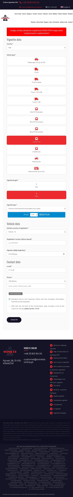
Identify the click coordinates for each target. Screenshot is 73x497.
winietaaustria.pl (45, 475)
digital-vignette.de (41, 453)
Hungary (46, 22)
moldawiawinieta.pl (15, 462)
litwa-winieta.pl (13, 458)
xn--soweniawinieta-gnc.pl (18, 487)
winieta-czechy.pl (36, 474)
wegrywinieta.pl (10, 474)
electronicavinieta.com (37, 455)
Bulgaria (29, 14)
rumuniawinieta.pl (43, 463)
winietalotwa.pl (34, 479)
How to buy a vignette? (61, 362)
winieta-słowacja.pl (61, 474)
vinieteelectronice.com (55, 472)
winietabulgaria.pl (31, 477)
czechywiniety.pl (57, 451)
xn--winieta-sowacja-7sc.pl (54, 487)
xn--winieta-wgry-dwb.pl (36, 489)
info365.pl (49, 457)
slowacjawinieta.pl (14, 467)
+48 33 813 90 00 (30, 2)
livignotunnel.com (48, 458)
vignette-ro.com (39, 470)
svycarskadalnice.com (43, 467)
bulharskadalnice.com (39, 450)
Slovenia (33, 22)
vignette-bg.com (49, 469)
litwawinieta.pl (24, 458)
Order (13, 320)
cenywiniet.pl (64, 450)
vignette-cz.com (61, 469)
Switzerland (39, 22)
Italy (50, 22)
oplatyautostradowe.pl (44, 462)
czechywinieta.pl (44, 451)
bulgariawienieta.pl (11, 450)
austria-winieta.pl (14, 448)
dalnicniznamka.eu (27, 453)
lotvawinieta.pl (60, 458)
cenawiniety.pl (53, 450)
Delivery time (63, 22)
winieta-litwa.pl (49, 474)
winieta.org (34, 475)
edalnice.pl (24, 455)
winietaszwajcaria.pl (30, 482)
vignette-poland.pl (26, 470)
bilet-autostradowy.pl (41, 448)
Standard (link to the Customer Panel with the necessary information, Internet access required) (37, 300)
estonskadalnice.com (28, 457)
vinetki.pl (26, 472)
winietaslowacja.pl (56, 480)
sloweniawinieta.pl (28, 467)
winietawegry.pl (58, 482)
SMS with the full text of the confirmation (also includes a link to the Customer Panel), (37, 307)
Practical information (60, 358)
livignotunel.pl (35, 458)
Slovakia (70, 14)
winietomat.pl (12, 484)
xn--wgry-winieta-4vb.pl (36, 487)
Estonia (40, 14)
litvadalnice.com (59, 457)
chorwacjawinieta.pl (17, 451)
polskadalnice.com (14, 463)
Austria (24, 14)
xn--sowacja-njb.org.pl (57, 486)
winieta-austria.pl (23, 474)
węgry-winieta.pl (42, 486)
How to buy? (18, 14)
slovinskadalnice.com (44, 465)
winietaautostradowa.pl (16, 477)
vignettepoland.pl (15, 472)
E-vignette (57, 409)
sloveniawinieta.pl (13, 465)
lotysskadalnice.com (25, 460)
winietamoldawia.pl (47, 479)
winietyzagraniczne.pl (16, 486)
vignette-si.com (51, 470)
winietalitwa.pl (23, 479)
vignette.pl (62, 470)
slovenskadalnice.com (28, 465)
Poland (60, 14)
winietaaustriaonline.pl (60, 475)
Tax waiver (57, 385)
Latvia (50, 14)
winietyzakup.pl (30, 486)
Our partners (58, 404)
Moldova (55, 14)
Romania (64, 14)
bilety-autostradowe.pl (57, 448)
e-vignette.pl (53, 453)
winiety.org (22, 484)
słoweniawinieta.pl (12, 469)
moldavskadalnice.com (58, 460)
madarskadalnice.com (41, 460)
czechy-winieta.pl (31, 451)
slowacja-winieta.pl (59, 465)
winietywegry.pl (60, 484)
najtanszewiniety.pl (29, 462)
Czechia (35, 14)
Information (55, 22)
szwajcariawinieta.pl (58, 467)
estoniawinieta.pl (13, 457)
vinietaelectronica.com (38, 472)
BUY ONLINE (52, 7)
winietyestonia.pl (47, 484)
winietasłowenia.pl (45, 482)
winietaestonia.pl (10, 479)
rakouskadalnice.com (28, 463)
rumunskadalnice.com (58, 463)
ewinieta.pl (40, 457)
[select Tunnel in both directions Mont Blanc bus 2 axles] (36, 208)
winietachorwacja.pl (45, 477)
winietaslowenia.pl (16, 482)
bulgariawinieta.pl (24, 450)
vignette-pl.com (12, 470)
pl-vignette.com (59, 462)
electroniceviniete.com (54, 455)
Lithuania (45, 14)
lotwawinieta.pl (12, 460)
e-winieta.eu (64, 453)
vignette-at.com (36, 469)
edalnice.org (15, 455)
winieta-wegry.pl (11, 475)
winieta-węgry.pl (23, 475)
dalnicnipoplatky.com (12, 453)
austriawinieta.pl (27, 448)
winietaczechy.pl (59, 477)
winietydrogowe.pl (34, 484)
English (66, 7)
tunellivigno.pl (24, 469)
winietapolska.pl (16, 480)
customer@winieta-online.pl (31, 7)
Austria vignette (59, 396)
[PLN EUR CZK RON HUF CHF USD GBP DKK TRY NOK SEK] (34, 215)
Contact (70, 22)
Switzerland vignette (60, 400)
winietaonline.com (62, 479)
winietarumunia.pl (29, 480)
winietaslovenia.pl (42, 480)
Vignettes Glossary (60, 413)
